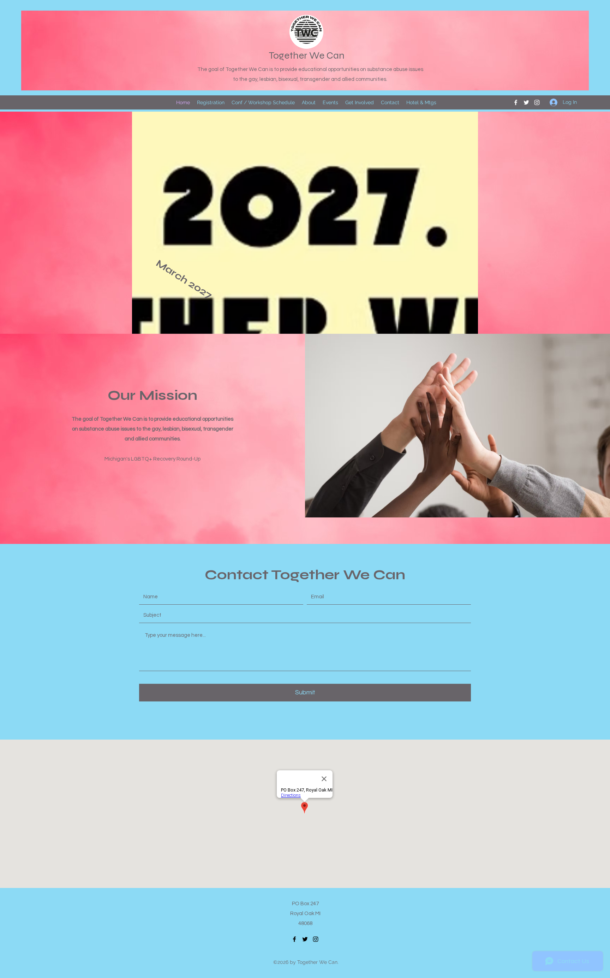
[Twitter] (526, 102)
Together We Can (307, 55)
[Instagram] (536, 102)
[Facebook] (515, 102)
